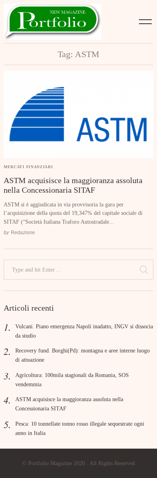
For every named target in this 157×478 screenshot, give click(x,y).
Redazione (23, 232)
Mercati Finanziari (28, 167)
